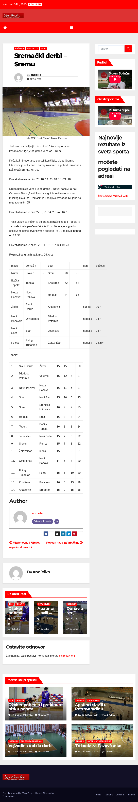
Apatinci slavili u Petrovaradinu (90, 706)
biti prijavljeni (67, 655)
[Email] (56, 521)
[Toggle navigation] (71, 27)
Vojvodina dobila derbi (30, 745)
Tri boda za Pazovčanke (98, 745)
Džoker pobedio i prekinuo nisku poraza (34, 706)
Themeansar (8, 796)
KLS (11, 604)
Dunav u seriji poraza (74, 612)
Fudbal (98, 794)
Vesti (43, 48)
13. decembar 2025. (22, 715)
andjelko (36, 74)
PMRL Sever (32, 48)
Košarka (19, 48)
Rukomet (131, 794)
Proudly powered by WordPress (18, 793)
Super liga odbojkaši (31, 741)
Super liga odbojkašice (99, 741)
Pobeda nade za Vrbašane (63, 542)
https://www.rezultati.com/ (113, 195)
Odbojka (13, 741)
